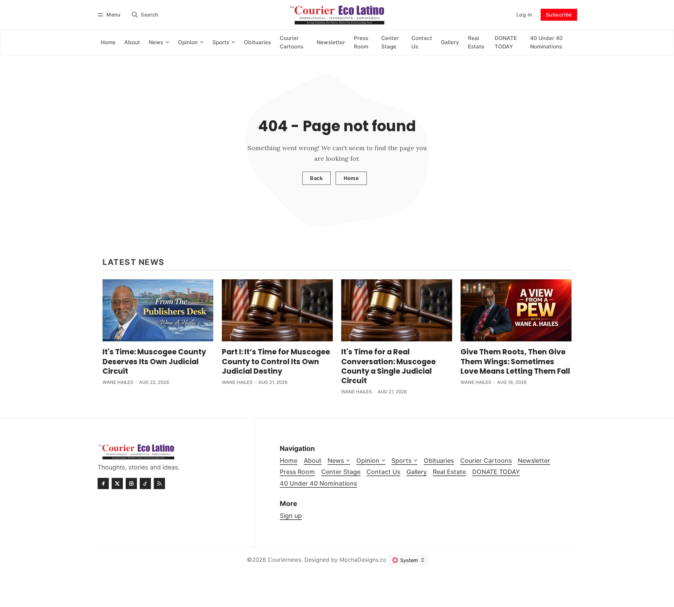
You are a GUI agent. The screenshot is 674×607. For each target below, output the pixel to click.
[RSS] (159, 483)
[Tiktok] (145, 483)
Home (351, 178)
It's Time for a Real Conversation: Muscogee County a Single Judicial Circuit (388, 366)
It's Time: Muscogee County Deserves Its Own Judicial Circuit (154, 361)
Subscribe (559, 15)
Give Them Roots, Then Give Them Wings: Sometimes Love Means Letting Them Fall (515, 361)
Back (316, 178)
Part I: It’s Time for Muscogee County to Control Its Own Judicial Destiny (276, 361)
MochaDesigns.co (362, 559)
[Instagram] (131, 483)
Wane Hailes (118, 382)
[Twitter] (117, 483)
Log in (524, 15)
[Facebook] (103, 483)
